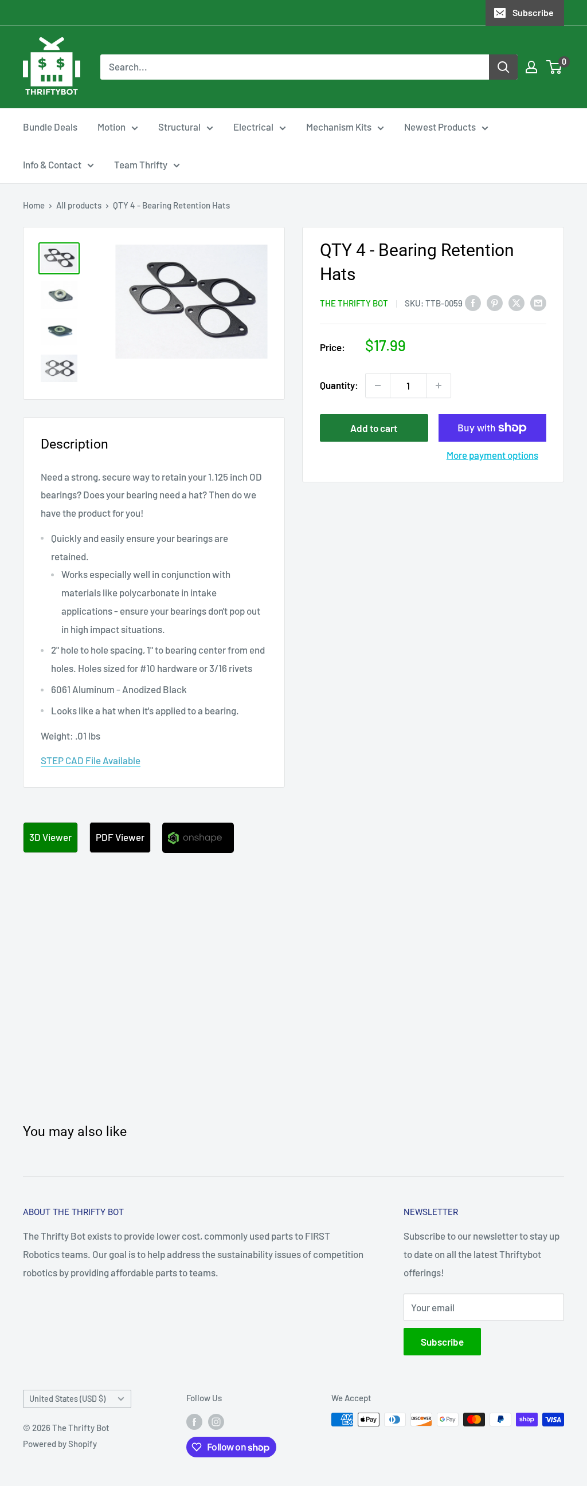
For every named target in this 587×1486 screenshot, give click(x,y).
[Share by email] (538, 302)
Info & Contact (52, 164)
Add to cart (373, 428)
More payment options (492, 455)
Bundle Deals (50, 126)
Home (34, 205)
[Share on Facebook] (473, 302)
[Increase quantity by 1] (438, 386)
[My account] (531, 67)
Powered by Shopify (60, 1443)
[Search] (503, 67)
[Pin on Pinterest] (495, 302)
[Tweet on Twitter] (516, 302)
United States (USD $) (67, 1399)
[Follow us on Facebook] (194, 1421)
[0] (554, 67)
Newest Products (440, 126)
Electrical (253, 126)
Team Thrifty (140, 164)
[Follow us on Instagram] (216, 1421)
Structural (179, 126)
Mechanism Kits (338, 126)
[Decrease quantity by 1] (378, 386)
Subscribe (533, 12)
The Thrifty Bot (354, 303)
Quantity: (339, 385)
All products (78, 205)
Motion (111, 126)
